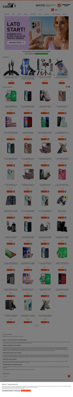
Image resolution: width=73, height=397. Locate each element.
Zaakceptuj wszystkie (26, 390)
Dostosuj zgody (17, 390)
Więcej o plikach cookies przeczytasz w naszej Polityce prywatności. (13, 388)
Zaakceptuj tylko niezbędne (8, 390)
